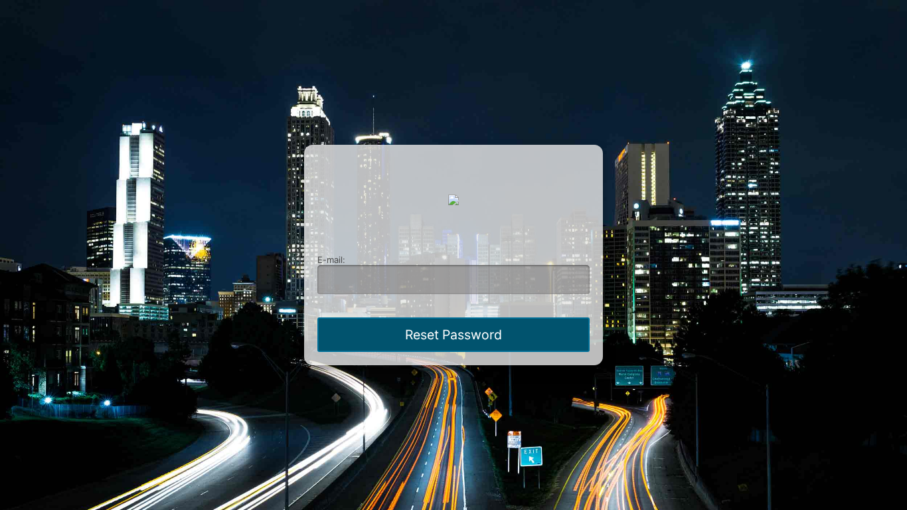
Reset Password (453, 335)
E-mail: (331, 259)
